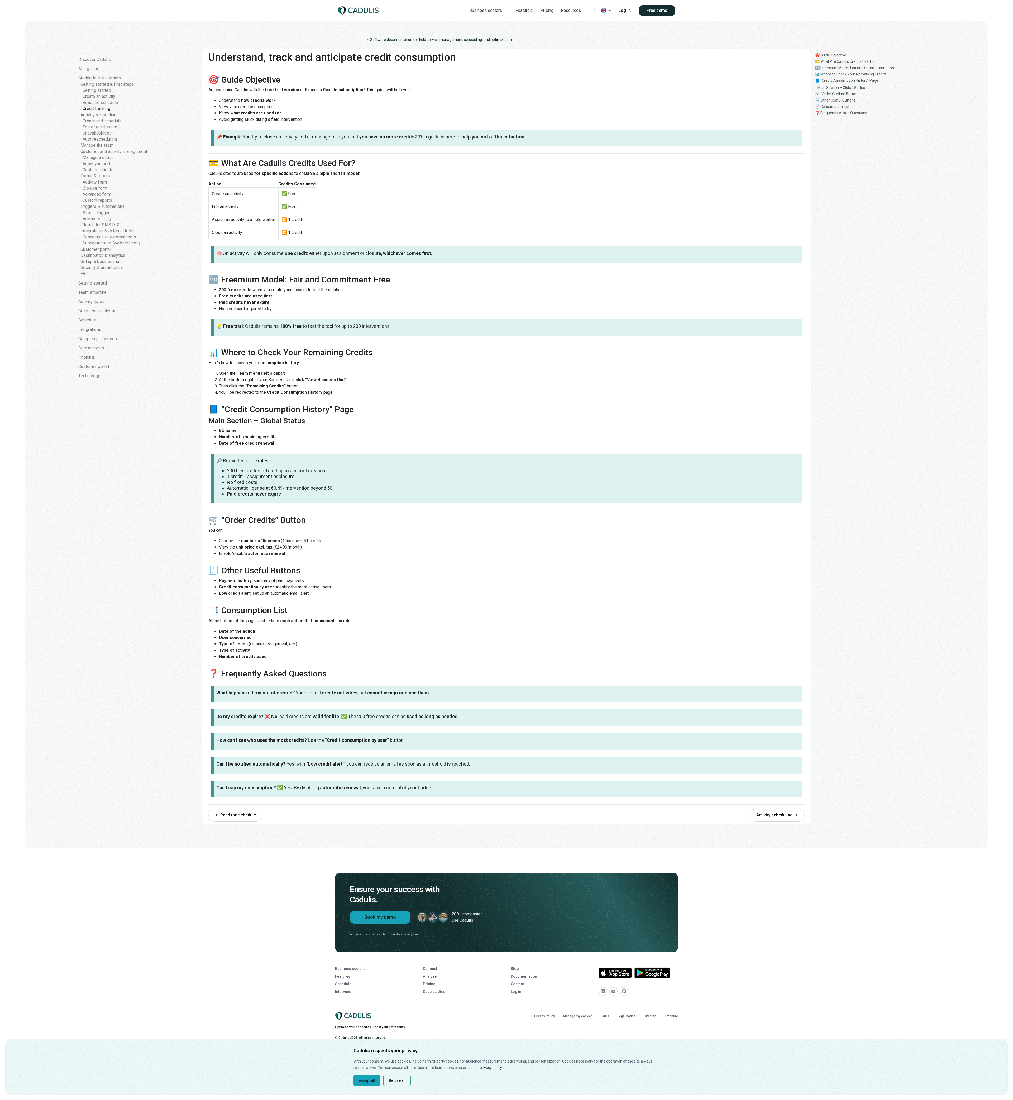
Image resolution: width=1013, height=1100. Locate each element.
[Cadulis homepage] (359, 10)
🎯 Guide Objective (830, 55)
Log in (624, 10)
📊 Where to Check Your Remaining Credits (851, 74)
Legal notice (626, 1016)
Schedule (343, 984)
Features (523, 10)
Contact (517, 984)
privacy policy (491, 1067)
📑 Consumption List (832, 106)
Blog (515, 969)
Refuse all (397, 1080)
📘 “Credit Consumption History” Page (846, 80)
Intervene (343, 991)
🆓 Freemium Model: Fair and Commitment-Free (855, 68)
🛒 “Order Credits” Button (836, 94)
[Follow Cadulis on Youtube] (613, 991)
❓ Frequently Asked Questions (841, 113)
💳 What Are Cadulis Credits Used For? (847, 61)
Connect (430, 969)
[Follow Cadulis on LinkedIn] (603, 991)
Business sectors (350, 969)
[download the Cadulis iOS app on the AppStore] (615, 973)
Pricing (547, 10)
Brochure (671, 1016)
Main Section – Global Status (841, 87)
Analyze (430, 976)
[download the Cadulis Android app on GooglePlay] (652, 973)
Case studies (434, 991)
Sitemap (650, 1016)
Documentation (524, 976)
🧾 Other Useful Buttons (835, 100)
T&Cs (605, 1016)
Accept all (367, 1080)
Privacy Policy (544, 1016)
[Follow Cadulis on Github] (624, 991)
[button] (489, 10)
